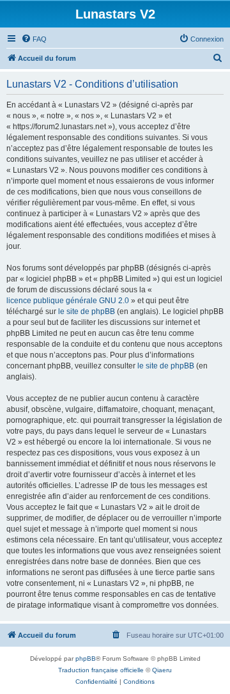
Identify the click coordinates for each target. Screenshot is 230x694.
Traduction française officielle (101, 670)
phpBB (85, 658)
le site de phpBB (86, 311)
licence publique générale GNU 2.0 (67, 300)
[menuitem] (34, 39)
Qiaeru (162, 670)
